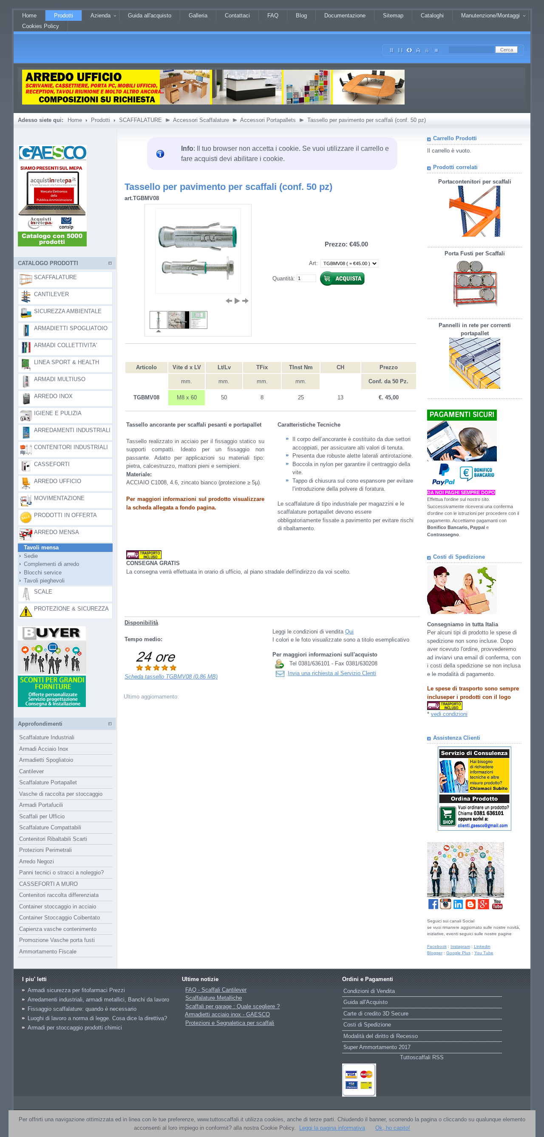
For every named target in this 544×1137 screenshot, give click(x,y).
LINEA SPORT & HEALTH (66, 362)
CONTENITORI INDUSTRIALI (71, 447)
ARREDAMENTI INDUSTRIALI (72, 430)
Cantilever (31, 771)
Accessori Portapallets (268, 120)
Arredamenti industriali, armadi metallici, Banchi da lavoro (98, 999)
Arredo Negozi (36, 861)
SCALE (43, 591)
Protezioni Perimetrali (45, 850)
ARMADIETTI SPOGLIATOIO (71, 328)
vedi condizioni (449, 714)
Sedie (28, 556)
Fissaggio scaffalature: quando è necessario (82, 1009)
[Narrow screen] (392, 48)
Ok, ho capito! (392, 1128)
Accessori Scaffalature (201, 120)
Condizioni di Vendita (369, 991)
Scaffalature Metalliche (213, 998)
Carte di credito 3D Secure (375, 1013)
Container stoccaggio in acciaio (57, 906)
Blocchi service (40, 572)
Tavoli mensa (39, 547)
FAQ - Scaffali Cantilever (215, 990)
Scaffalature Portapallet (48, 782)
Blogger (434, 952)
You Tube (483, 952)
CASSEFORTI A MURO (48, 884)
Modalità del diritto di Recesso (380, 1036)
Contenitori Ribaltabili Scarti (53, 839)
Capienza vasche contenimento (57, 929)
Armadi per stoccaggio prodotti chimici (75, 1027)
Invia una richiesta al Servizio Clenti (332, 673)
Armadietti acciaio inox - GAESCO (227, 1014)
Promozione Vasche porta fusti (57, 940)
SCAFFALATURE (140, 120)
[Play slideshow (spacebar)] (237, 301)
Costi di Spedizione (367, 1024)
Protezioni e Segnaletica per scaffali (229, 1023)
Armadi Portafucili (41, 805)
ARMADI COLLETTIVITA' (65, 345)
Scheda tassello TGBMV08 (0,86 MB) (171, 676)
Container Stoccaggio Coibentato (59, 917)
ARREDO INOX (53, 396)
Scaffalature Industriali (46, 737)
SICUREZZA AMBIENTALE (68, 311)
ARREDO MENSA (56, 532)
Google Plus (458, 952)
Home (75, 120)
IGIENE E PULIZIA (58, 413)
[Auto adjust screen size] (410, 48)
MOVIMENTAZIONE (59, 498)
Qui (349, 631)
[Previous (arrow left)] (228, 301)
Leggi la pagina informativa (332, 1128)
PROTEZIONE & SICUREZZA (71, 608)
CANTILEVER (51, 294)
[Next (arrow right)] (245, 301)
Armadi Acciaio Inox (43, 749)
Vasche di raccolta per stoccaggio (60, 794)
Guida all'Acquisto (365, 1002)
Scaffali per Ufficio (42, 816)
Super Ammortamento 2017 (377, 1047)
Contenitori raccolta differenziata (59, 895)
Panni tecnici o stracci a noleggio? (61, 872)
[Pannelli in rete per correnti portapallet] (474, 387)
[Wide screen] (401, 48)
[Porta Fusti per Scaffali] (474, 306)
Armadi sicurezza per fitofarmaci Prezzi (76, 990)
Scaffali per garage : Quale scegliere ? (232, 1006)
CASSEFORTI (52, 464)
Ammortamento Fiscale (47, 951)
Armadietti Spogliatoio (46, 760)
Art (312, 263)
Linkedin (482, 946)
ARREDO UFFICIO (57, 481)
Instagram (460, 946)
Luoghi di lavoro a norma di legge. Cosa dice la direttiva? (97, 1018)
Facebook (437, 946)
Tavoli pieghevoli (42, 580)
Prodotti (100, 120)
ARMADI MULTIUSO (59, 379)
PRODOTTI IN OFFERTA (65, 515)
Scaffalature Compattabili (50, 827)
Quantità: (283, 278)
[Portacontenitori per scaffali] (474, 235)
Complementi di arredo (49, 564)
